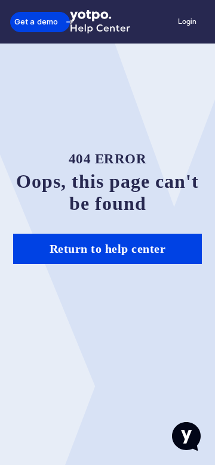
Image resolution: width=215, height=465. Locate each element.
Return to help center (108, 248)
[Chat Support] (186, 436)
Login (187, 21)
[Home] (100, 22)
